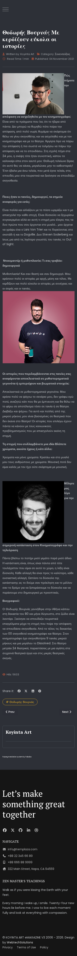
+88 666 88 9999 (20, 862)
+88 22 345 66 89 (20, 856)
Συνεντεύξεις (62, 54)
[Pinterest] (40, 691)
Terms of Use (26, 947)
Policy (44, 947)
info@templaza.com (22, 849)
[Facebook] (19, 691)
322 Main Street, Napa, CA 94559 (31, 869)
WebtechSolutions (20, 942)
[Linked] (28, 830)
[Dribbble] (36, 830)
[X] (26, 691)
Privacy (7, 947)
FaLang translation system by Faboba (16, 757)
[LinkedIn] (33, 691)
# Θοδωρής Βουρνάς (20, 702)
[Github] (20, 830)
